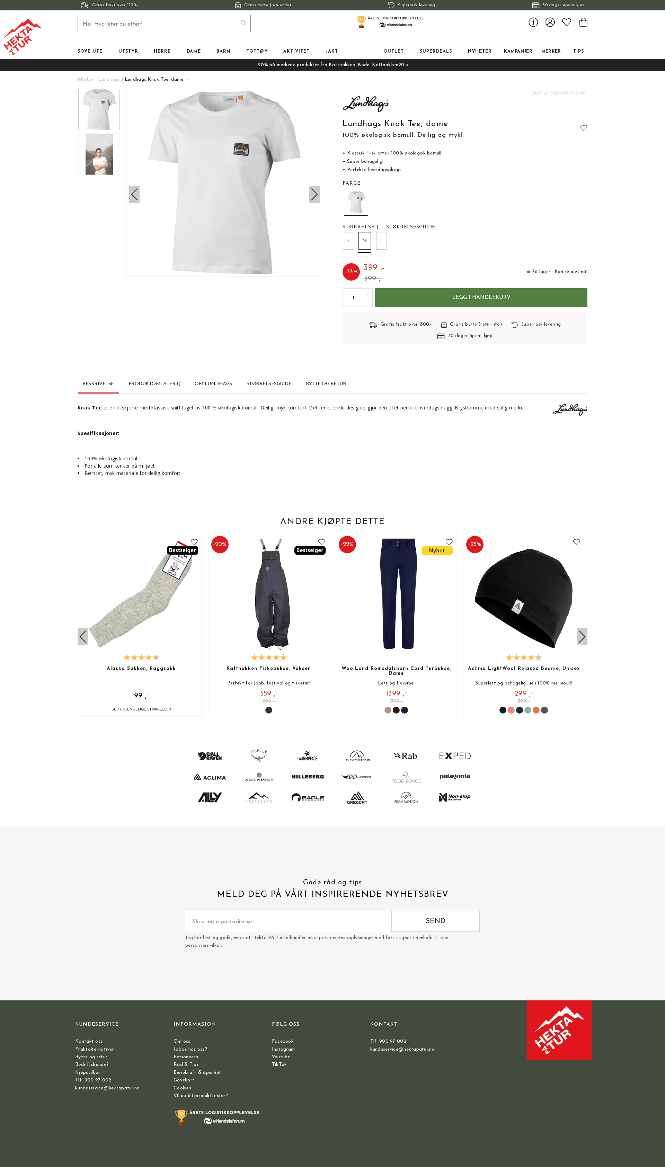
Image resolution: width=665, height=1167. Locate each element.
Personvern (186, 1057)
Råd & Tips (186, 1064)
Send (435, 921)
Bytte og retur (91, 1057)
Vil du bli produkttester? (201, 1095)
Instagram (283, 1049)
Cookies (182, 1088)
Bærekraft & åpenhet (197, 1072)
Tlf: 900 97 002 (93, 1080)
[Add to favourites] (583, 127)
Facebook (283, 1041)
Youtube (281, 1057)
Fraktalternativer (94, 1049)
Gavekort (184, 1080)
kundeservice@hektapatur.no (107, 1088)
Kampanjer (518, 52)
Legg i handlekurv (481, 297)
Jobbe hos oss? (190, 1049)
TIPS (578, 52)
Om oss (182, 1041)
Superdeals (436, 52)
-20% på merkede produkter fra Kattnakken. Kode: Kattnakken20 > (332, 65)
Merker (551, 52)
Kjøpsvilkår (87, 1072)
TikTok (279, 1064)
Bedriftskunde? (92, 1064)
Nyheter (480, 52)
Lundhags (109, 79)
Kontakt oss (89, 1041)
